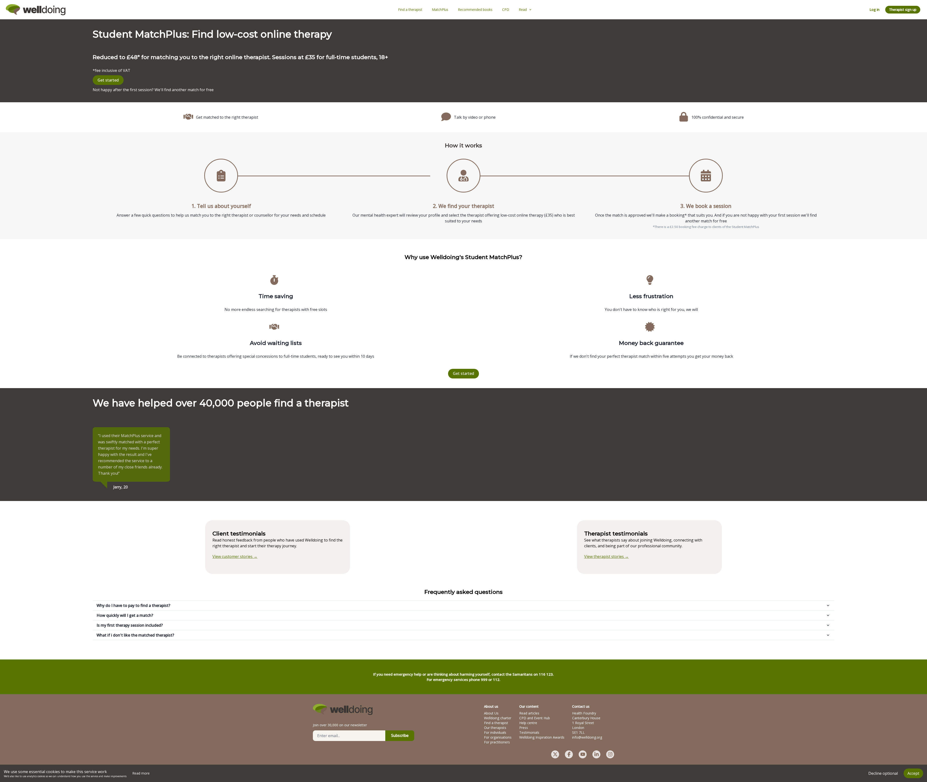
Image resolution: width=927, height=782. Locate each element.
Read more (141, 773)
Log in (874, 9)
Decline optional (883, 773)
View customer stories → (234, 556)
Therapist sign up (902, 9)
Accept (913, 773)
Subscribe (399, 735)
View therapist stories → (606, 556)
